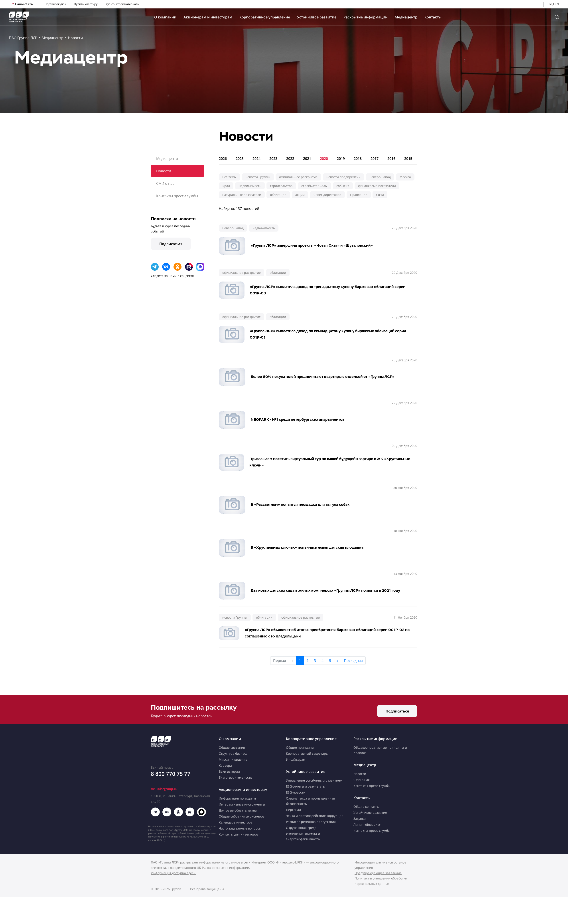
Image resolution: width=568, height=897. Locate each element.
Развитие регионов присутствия (311, 822)
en (557, 4)
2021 (307, 158)
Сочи (380, 194)
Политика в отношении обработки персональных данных (381, 881)
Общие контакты (366, 806)
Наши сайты (24, 4)
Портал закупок (55, 4)
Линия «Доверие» (367, 824)
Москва (405, 177)
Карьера (225, 765)
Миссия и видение (233, 759)
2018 (358, 158)
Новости (75, 37)
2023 (273, 158)
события (342, 186)
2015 (408, 158)
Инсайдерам (295, 759)
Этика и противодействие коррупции (314, 816)
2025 (240, 158)
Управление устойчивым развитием (314, 780)
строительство (281, 186)
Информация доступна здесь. (173, 873)
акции (300, 194)
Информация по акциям (237, 798)
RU (551, 4)
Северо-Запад (380, 177)
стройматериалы (314, 186)
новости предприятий (343, 177)
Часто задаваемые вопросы (240, 828)
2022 (290, 158)
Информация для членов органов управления (380, 865)
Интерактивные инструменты (242, 804)
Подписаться (171, 243)
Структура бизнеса (233, 753)
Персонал (293, 810)
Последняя (353, 660)
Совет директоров (327, 194)
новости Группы (257, 177)
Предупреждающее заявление (378, 873)
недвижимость (250, 186)
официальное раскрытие (298, 177)
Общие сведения (232, 747)
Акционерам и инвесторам (207, 17)
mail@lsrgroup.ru (164, 789)
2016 (391, 158)
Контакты (433, 17)
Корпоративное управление (264, 17)
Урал (226, 186)
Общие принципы (300, 747)
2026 (223, 158)
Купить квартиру (85, 4)
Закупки (359, 818)
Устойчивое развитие (316, 17)
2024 (256, 158)
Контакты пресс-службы (177, 195)
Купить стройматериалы (123, 4)
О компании (165, 17)
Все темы (229, 177)
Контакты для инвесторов (238, 834)
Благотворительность (235, 777)
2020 (324, 158)
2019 (341, 158)
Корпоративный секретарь (307, 753)
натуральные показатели (241, 194)
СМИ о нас (165, 183)
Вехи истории (229, 771)
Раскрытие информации (365, 17)
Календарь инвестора (235, 822)
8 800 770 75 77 (170, 773)
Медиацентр (406, 17)
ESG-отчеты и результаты (305, 786)
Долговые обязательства (238, 810)
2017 (375, 158)
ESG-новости (295, 792)
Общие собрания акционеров (241, 816)
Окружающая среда (301, 828)
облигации (278, 194)
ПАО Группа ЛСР (23, 37)
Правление (358, 194)
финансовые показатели (377, 186)
